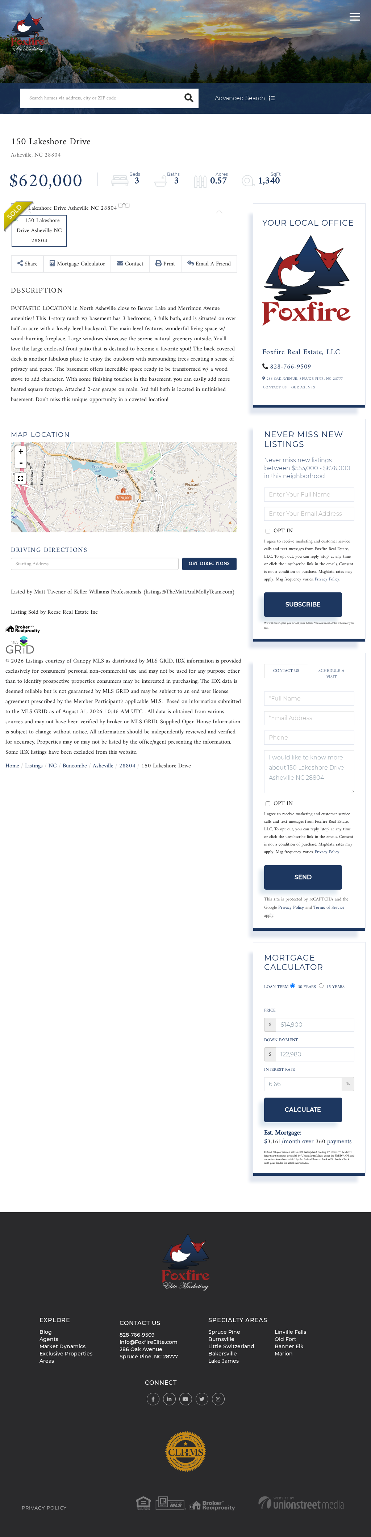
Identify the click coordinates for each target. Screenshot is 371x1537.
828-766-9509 (290, 366)
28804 (127, 766)
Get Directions (209, 563)
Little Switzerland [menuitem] (231, 1346)
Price (270, 1010)
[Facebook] (153, 1399)
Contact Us (275, 387)
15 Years (335, 987)
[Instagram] (218, 1399)
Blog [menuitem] (45, 1332)
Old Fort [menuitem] (285, 1339)
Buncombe (75, 766)
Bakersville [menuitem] (222, 1353)
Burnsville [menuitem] (221, 1339)
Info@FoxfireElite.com (149, 1342)
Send (303, 877)
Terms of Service (328, 908)
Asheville (103, 766)
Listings (34, 766)
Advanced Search (240, 98)
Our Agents (303, 387)
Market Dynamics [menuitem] (62, 1346)
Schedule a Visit (331, 674)
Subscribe (303, 604)
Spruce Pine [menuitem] (224, 1332)
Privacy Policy (327, 579)
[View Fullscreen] (20, 478)
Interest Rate (279, 1070)
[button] (189, 98)
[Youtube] (186, 1399)
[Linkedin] (169, 1399)
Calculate (303, 1109)
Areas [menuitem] (46, 1361)
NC (53, 766)
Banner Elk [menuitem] (289, 1346)
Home (12, 766)
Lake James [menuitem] (223, 1361)
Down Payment (281, 1040)
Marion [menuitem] (284, 1353)
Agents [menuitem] (48, 1339)
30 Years (306, 987)
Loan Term (276, 987)
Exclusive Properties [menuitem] (65, 1353)
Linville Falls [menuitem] (290, 1332)
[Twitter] (202, 1399)
